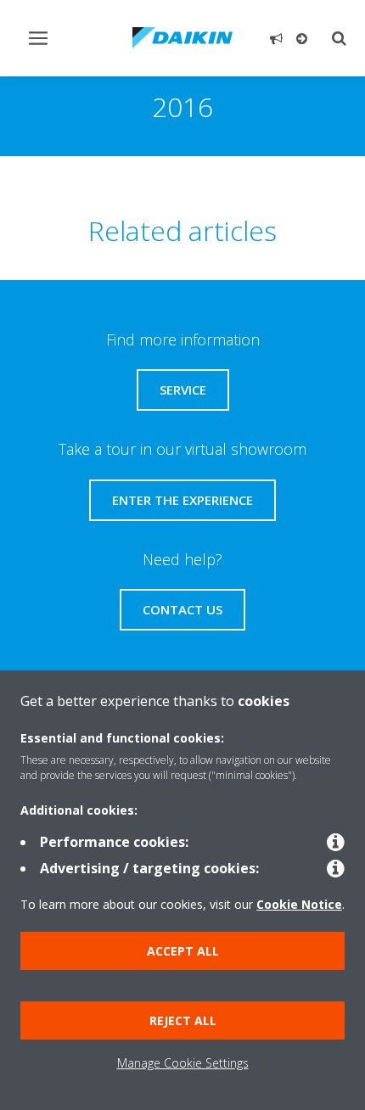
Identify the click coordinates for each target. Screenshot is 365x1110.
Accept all (183, 951)
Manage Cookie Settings (183, 1063)
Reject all (182, 1020)
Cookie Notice (299, 904)
